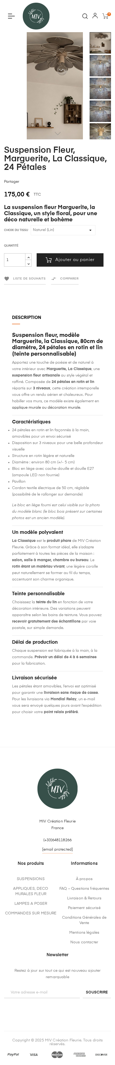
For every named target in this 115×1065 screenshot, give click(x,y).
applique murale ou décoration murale (46, 407)
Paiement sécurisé (84, 908)
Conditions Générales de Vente (84, 920)
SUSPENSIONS (31, 879)
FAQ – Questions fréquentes (84, 889)
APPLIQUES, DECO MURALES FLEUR (30, 891)
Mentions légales (84, 932)
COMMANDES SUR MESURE (31, 913)
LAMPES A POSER (30, 904)
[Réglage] (95, 17)
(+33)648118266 (57, 840)
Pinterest (42, 181)
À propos (84, 879)
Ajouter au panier (75, 260)
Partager (26, 181)
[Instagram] (57, 1007)
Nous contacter (84, 942)
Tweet (34, 181)
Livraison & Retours (84, 898)
